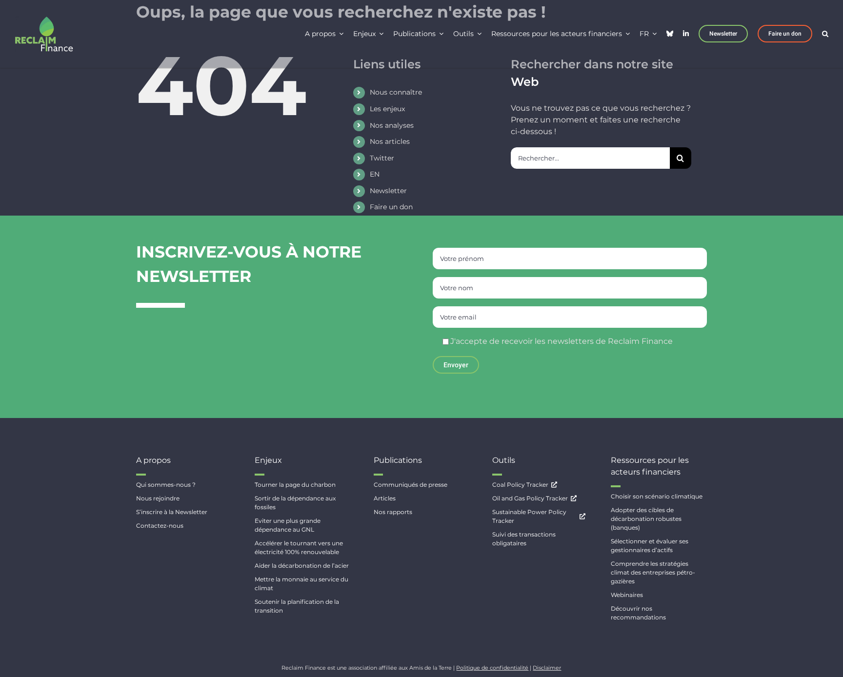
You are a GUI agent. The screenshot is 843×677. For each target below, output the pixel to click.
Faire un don (391, 206)
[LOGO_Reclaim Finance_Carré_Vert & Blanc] (44, 19)
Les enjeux (387, 108)
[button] (825, 32)
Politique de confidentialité (492, 667)
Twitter (382, 158)
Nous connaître (396, 92)
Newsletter (388, 190)
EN (375, 174)
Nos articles (390, 141)
